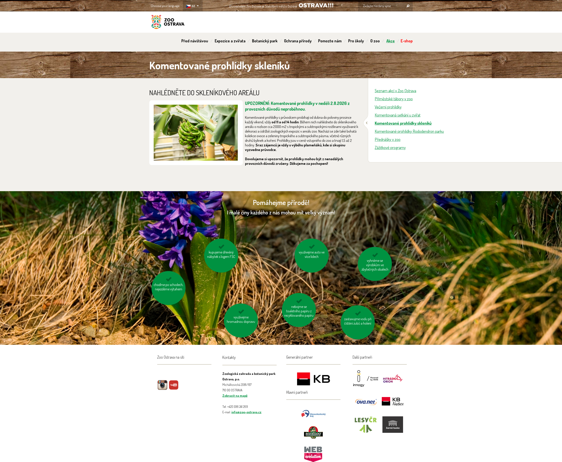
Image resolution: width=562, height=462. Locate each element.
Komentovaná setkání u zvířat (397, 115)
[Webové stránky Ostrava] (313, 452)
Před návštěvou (194, 40)
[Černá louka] (393, 427)
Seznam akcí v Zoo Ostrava (395, 90)
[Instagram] (162, 388)
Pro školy (356, 40)
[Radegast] (313, 432)
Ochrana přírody (298, 40)
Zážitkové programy (390, 147)
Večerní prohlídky (388, 107)
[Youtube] (173, 388)
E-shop (407, 40)
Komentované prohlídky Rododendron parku (409, 131)
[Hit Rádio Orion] (393, 381)
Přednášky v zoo (387, 139)
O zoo (375, 40)
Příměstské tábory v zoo (394, 98)
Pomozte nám (330, 40)
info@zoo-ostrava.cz (246, 412)
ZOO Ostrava (167, 22)
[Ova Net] (366, 404)
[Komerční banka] (313, 380)
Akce (390, 40)
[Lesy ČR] (366, 427)
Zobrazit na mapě (234, 396)
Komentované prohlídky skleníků (403, 123)
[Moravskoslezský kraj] (313, 413)
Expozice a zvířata (230, 40)
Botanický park (264, 40)
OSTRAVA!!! (316, 5)
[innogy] (366, 381)
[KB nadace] (393, 404)
